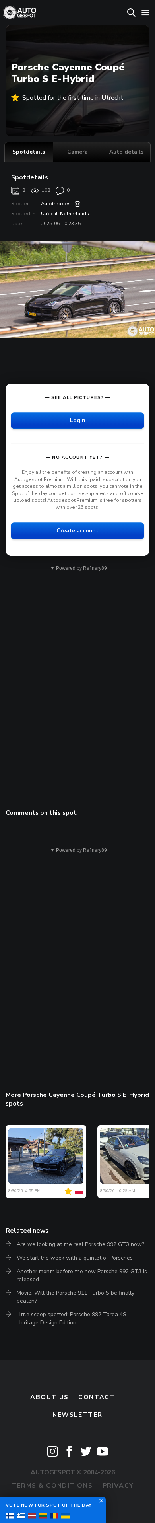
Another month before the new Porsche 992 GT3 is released (82, 1275)
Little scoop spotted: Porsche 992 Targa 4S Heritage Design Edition (71, 1318)
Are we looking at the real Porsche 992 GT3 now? (80, 1244)
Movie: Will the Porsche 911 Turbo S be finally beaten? (75, 1297)
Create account (77, 530)
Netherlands (74, 213)
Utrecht (49, 213)
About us (49, 1397)
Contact (96, 1397)
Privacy (118, 1485)
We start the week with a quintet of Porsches (75, 1258)
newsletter (77, 1414)
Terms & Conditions (52, 1485)
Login (77, 420)
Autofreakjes (56, 204)
